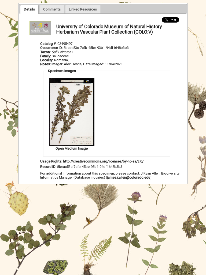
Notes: (45, 64)
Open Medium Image (72, 148)
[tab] (29, 9)
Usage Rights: (51, 161)
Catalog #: (48, 44)
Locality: (46, 60)
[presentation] (29, 9)
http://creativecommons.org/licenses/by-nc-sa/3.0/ (103, 161)
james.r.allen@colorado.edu (128, 177)
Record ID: (48, 167)
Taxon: (45, 52)
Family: (45, 56)
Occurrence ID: (52, 48)
